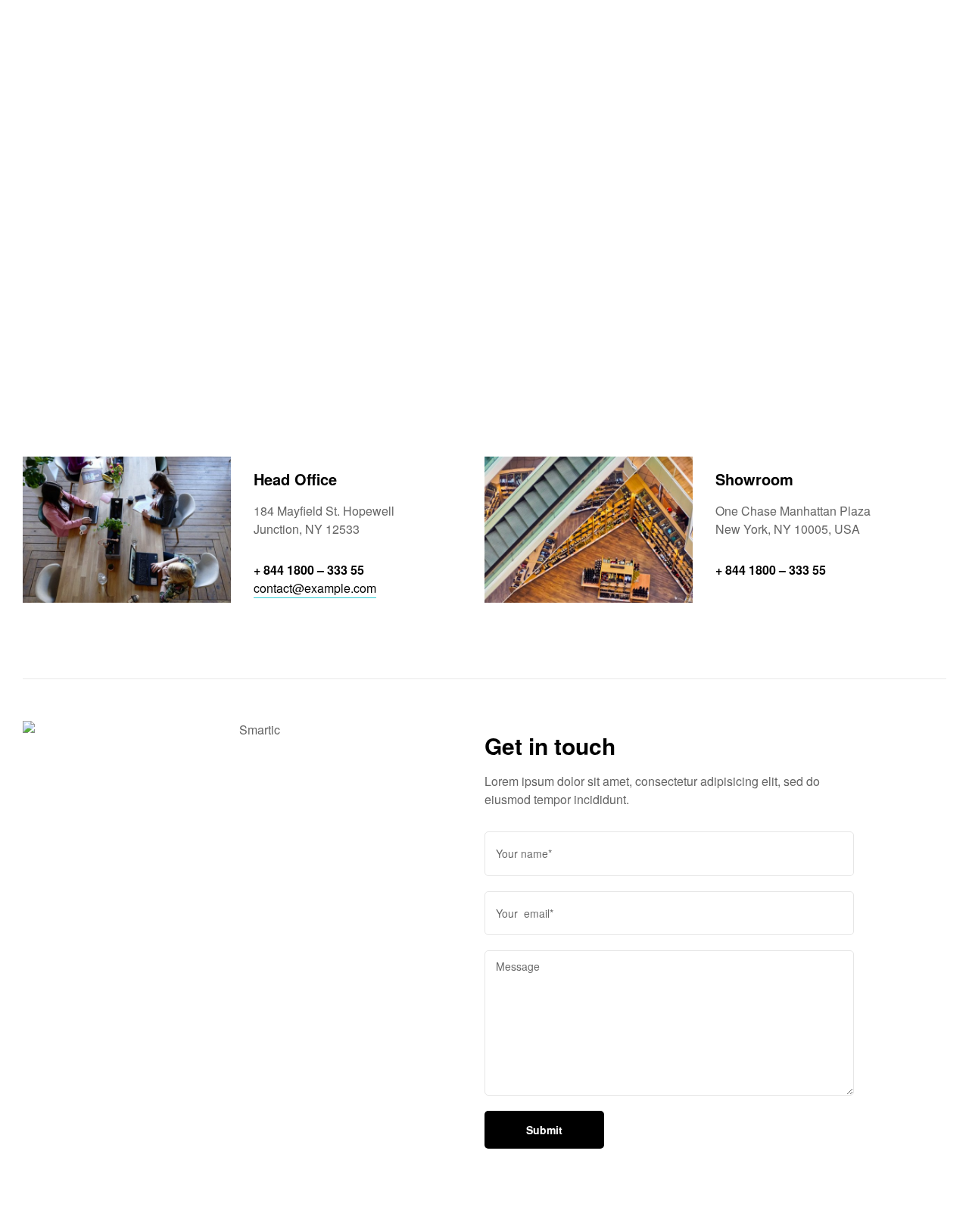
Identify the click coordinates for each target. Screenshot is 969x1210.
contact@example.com (315, 588)
